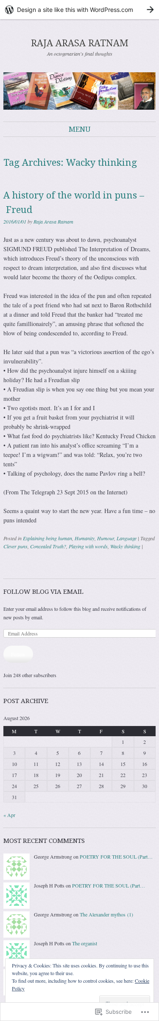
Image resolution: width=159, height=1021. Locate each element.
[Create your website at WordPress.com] (79, 9)
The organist (84, 943)
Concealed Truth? (48, 546)
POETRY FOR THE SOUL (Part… (116, 856)
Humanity (85, 538)
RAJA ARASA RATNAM (79, 43)
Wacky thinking (125, 546)
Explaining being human (47, 538)
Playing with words (88, 546)
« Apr (9, 814)
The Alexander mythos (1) (106, 914)
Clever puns (15, 546)
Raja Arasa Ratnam (53, 221)
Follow (18, 654)
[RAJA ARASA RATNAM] (79, 91)
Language (127, 538)
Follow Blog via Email (43, 592)
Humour (105, 538)
